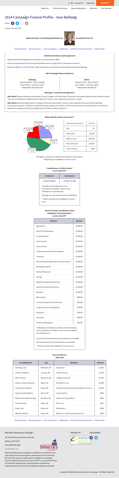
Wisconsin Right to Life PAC (18, 67)
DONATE (105, 2)
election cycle (70, 159)
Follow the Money (60, 8)
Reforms (93, 8)
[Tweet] (17, 23)
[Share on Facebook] (12, 23)
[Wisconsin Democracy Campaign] (15, 9)
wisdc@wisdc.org (11, 449)
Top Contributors (50, 49)
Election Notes (20, 49)
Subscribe (90, 3)
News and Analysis (78, 8)
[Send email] (22, 23)
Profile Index (99, 49)
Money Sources (35, 49)
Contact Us (78, 3)
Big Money (64, 49)
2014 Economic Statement (81, 49)
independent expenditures (50, 67)
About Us (45, 8)
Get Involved (106, 8)
